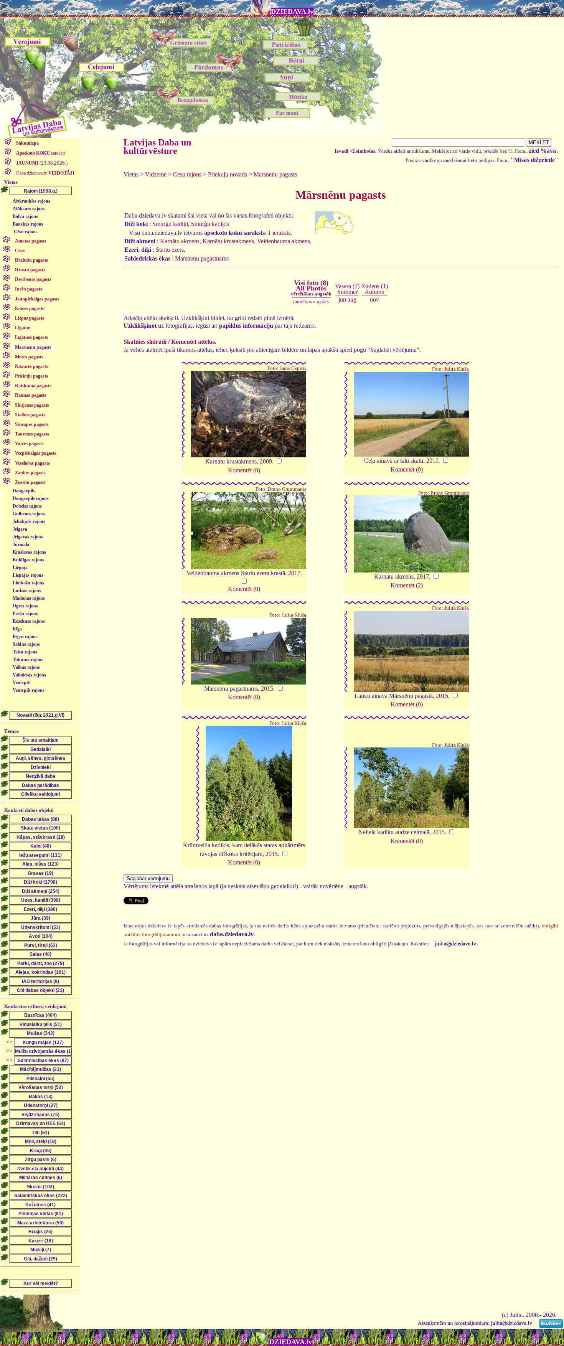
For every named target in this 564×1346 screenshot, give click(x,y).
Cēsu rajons (26, 231)
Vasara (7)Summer (347, 289)
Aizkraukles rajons (31, 201)
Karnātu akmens (180, 241)
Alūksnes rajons (29, 208)
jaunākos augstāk (311, 301)
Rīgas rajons (25, 636)
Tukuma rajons (28, 659)
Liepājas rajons (28, 575)
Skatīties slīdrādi (145, 341)
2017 (294, 573)
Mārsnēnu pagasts (275, 174)
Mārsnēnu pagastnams (202, 258)
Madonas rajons (29, 598)
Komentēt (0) (244, 470)
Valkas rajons (26, 667)
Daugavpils (24, 490)
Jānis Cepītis (293, 368)
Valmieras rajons (29, 675)
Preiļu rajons (25, 613)
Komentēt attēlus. (193, 341)
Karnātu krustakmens (228, 241)
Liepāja (20, 567)
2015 (432, 460)
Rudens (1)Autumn (374, 289)
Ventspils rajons (29, 690)
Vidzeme (156, 174)
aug (352, 299)
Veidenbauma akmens (283, 241)
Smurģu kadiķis (210, 224)
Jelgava (20, 529)
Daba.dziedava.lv (44, 173)
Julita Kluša (456, 369)
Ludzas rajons (27, 590)
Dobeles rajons (27, 506)
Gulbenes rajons (29, 513)
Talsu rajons (25, 652)
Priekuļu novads (227, 174)
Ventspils (22, 682)
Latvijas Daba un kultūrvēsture (157, 146)
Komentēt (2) (407, 585)
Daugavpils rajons (31, 498)
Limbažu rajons (28, 583)
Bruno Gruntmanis (287, 489)
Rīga (17, 629)
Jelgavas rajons (28, 536)
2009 (266, 461)
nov (374, 299)
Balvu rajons (25, 216)
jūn (342, 299)
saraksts (41, 153)
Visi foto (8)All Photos (311, 288)
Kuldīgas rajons (28, 559)
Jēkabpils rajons (29, 521)
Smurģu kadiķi (170, 224)
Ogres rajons (25, 606)
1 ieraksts (279, 232)
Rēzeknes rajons (29, 621)
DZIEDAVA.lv (292, 11)
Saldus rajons (26, 644)
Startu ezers (170, 249)
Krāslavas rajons (29, 552)
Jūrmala (21, 544)
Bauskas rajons (28, 224)
